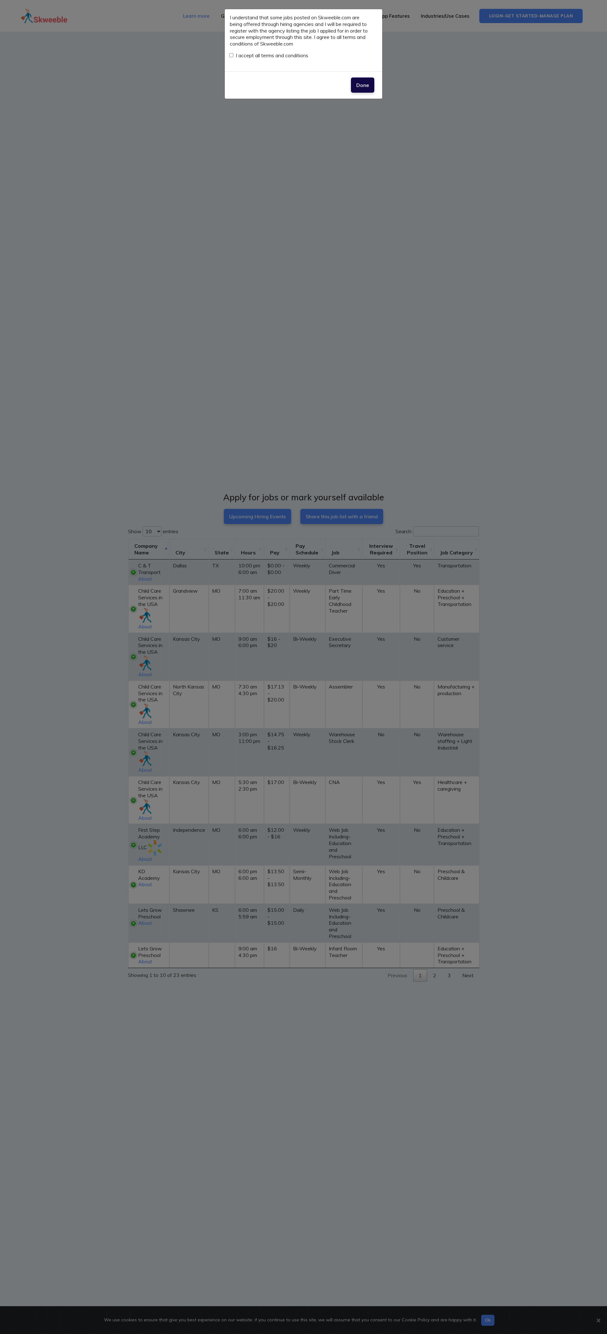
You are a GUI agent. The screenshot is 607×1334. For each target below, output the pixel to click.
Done (362, 85)
